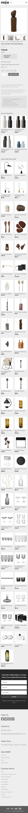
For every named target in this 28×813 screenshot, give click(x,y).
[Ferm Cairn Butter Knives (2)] (7, 227)
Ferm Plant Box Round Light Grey (6, 469)
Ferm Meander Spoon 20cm (19, 372)
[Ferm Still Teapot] (21, 637)
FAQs (2, 771)
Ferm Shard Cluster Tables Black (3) (20, 626)
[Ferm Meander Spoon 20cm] (21, 364)
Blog (2, 760)
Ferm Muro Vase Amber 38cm (20, 431)
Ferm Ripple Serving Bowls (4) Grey (7, 586)
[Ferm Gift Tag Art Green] (7, 324)
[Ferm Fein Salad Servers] (21, 286)
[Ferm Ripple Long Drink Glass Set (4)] (21, 539)
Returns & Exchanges (6, 792)
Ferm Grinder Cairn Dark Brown (20, 332)
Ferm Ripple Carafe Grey (6, 507)
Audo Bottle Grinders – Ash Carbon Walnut (7, 130)
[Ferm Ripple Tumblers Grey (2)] (21, 578)
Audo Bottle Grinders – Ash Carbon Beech (7, 150)
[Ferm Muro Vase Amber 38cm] (21, 423)
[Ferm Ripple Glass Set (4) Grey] (7, 539)
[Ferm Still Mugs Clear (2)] (7, 637)
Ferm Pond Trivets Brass (6, 488)
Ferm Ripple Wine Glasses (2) (20, 606)
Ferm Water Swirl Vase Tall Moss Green (7, 664)
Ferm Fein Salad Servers (20, 293)
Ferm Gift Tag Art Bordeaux (21, 312)
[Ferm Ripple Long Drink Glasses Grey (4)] (7, 558)
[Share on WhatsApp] (2, 71)
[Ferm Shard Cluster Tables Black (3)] (21, 617)
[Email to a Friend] (10, 71)
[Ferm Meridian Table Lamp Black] (7, 403)
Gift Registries (4, 782)
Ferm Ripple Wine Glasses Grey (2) (6, 626)
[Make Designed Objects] (5, 2)
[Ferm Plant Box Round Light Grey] (7, 461)
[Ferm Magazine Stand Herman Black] (7, 364)
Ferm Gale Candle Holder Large (6, 313)
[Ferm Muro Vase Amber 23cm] (21, 403)
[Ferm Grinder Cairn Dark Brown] (21, 324)
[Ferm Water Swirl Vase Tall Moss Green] (7, 656)
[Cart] (26, 2)
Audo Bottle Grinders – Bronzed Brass (20, 130)
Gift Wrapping (4, 779)
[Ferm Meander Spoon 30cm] (21, 383)
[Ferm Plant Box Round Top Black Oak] (21, 461)
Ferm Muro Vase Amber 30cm (6, 431)
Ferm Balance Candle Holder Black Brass (5, 195)
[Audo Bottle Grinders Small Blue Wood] (21, 142)
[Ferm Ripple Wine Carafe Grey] (7, 598)
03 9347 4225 (6, 730)
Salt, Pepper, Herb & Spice (16, 41)
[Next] (24, 20)
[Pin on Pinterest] (13, 71)
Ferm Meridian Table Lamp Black (7, 411)
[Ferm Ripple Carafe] (21, 481)
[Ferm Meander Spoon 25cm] (7, 383)
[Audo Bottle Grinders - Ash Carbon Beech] (7, 142)
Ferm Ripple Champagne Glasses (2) (20, 507)
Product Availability (6, 776)
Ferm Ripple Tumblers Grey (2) (21, 586)
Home (2, 41)
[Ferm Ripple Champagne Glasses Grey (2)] (7, 519)
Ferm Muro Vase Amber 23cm (20, 411)
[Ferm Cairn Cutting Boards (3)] (21, 227)
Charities (3, 794)
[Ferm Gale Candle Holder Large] (7, 304)
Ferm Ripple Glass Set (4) (20, 526)
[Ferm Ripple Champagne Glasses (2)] (21, 499)
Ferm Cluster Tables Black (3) (20, 274)
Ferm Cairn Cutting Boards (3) (21, 235)
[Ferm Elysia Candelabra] (7, 286)
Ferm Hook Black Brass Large (6, 352)
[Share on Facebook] (5, 71)
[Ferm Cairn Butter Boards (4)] (21, 207)
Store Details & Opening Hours (8, 774)
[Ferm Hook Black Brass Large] (7, 344)
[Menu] (11, 2)
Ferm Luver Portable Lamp (20, 351)
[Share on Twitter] (7, 71)
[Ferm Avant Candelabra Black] (21, 168)
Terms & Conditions (6, 797)
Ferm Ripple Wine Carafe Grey (6, 606)
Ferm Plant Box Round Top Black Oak (21, 469)
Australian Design (5, 757)
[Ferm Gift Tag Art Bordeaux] (21, 304)
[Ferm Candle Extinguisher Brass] (7, 266)
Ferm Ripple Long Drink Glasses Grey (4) (6, 566)
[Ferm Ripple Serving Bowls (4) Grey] (7, 578)
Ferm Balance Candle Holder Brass (19, 195)
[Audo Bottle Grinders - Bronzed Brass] (21, 122)
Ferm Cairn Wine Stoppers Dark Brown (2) (20, 255)
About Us (3, 755)
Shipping (3, 787)
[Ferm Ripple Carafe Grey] (7, 499)
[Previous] (3, 20)
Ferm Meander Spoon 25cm (6, 391)
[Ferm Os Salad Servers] (7, 442)
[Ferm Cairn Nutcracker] (7, 246)
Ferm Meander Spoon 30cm (19, 391)
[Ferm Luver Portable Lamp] (21, 344)
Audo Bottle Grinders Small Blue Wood (21, 150)
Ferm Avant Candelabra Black (20, 176)
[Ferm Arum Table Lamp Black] (7, 168)
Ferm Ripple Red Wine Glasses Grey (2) (19, 566)
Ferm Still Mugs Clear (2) (6, 645)
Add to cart (13, 74)
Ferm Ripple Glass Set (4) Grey (6, 547)
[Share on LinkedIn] (15, 71)
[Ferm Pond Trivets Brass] (7, 481)
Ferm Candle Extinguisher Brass (6, 274)
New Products (4, 762)
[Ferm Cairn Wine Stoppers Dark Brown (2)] (21, 246)
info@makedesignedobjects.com (13, 734)
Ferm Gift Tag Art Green (6, 331)
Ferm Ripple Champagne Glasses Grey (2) (6, 527)
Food (6, 41)
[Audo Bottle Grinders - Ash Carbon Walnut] (7, 122)
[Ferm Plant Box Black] (21, 442)
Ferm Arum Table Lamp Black (6, 176)
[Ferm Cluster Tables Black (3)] (21, 266)
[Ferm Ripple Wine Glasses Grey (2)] (7, 617)
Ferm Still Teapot (18, 645)
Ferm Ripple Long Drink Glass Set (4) (20, 547)
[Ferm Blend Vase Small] (7, 207)
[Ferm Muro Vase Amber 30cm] (7, 423)
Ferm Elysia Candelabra (6, 293)
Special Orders (4, 784)
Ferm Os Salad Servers (6, 450)
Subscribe (14, 696)
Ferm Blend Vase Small (6, 214)
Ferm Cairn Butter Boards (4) (20, 215)
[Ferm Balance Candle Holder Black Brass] (7, 187)
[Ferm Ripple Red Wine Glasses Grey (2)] (21, 558)
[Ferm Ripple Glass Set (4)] (21, 519)
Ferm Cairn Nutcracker (6, 254)
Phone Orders (4, 789)
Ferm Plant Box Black (19, 450)
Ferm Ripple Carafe (19, 488)
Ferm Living (8, 62)
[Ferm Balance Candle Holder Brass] (21, 187)
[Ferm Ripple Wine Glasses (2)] (21, 598)
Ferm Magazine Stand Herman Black (6, 372)
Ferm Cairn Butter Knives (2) (6, 235)
